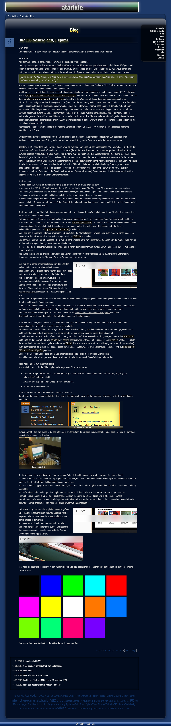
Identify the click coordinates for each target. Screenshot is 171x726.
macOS (110, 708)
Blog (162, 33)
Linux (51, 700)
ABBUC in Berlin (157, 31)
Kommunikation (30, 700)
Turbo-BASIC (111, 704)
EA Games (63, 695)
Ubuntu (121, 704)
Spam (82, 704)
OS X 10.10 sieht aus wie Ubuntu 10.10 (53, 188)
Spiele (89, 704)
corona (52, 708)
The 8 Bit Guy (98, 704)
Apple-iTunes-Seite (27, 291)
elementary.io (96, 240)
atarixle (34, 708)
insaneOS (102, 708)
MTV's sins (28, 670)
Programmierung (56, 704)
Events (161, 47)
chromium (44, 708)
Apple (107, 650)
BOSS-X (42, 695)
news (162, 36)
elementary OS (74, 708)
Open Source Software (119, 701)
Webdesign (131, 650)
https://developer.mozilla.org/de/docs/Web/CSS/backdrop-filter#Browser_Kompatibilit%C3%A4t (65, 65)
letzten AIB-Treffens (65, 432)
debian (61, 708)
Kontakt (161, 57)
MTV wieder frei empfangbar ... (36, 675)
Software (160, 39)
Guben (125, 695)
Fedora (102, 695)
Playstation (41, 704)
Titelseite (58, 396)
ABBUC (17, 695)
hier (68, 643)
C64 (48, 695)
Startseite (160, 28)
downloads (159, 44)
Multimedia (89, 700)
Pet (136, 701)
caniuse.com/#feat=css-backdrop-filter (92, 312)
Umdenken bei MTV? (32, 661)
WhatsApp (25, 708)
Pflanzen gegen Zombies (24, 704)
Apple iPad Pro (54, 516)
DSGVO (54, 695)
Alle (127, 708)
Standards (159, 49)
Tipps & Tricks (157, 41)
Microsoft (77, 700)
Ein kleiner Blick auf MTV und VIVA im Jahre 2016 (45, 680)
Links (162, 52)
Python (69, 704)
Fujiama (109, 695)
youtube (119, 708)
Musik (98, 700)
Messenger (67, 701)
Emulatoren (74, 695)
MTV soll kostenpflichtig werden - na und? (42, 684)
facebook (85, 708)
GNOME (117, 695)
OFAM (105, 701)
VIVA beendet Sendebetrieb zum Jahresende (42, 666)
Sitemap (160, 55)
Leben (42, 700)
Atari (35, 695)
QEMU (76, 704)
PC (132, 700)
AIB (22, 695)
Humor (132, 695)
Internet (117, 650)
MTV (59, 700)
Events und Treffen (89, 695)
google (94, 708)
